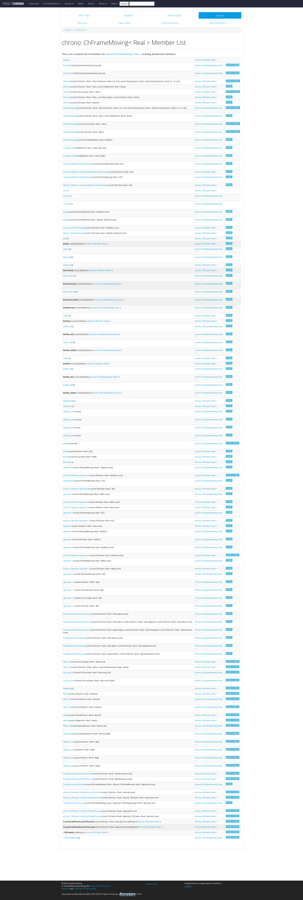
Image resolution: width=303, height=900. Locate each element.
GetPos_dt (67, 326)
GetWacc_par (69, 419)
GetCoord (67, 265)
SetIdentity (67, 688)
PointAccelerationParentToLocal (77, 630)
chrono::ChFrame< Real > (206, 60)
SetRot (66, 715)
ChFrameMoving (80, 30)
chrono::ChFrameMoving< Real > (123, 54)
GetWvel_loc (68, 427)
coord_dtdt (68, 203)
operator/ (67, 526)
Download (34, 3)
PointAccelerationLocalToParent (77, 614)
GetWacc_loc (68, 411)
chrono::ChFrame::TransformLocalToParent (82, 792)
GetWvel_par (68, 435)
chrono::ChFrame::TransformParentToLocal (82, 811)
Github (188, 886)
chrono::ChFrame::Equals (74, 227)
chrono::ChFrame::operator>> (76, 568)
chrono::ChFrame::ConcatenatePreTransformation (85, 185)
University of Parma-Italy (84, 888)
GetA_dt (66, 249)
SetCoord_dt (68, 672)
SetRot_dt (67, 726)
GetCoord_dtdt (70, 291)
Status (114, 3)
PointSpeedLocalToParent (74, 638)
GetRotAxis (68, 406)
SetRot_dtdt (68, 733)
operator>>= (68, 574)
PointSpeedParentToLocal (74, 654)
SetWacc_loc (68, 741)
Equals (66, 212)
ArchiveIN (67, 65)
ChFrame (67, 81)
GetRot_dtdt (68, 385)
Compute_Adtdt (70, 155)
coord (65, 190)
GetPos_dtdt (68, 342)
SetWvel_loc (68, 757)
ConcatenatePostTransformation (77, 164)
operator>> (68, 560)
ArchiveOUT (68, 73)
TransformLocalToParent (74, 784)
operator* (67, 494)
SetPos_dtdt (68, 707)
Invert (65, 443)
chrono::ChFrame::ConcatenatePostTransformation (86, 172)
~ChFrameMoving (71, 837)
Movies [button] (68, 3)
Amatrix (66, 60)
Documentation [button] (51, 3)
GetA (65, 238)
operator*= (68, 512)
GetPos (66, 315)
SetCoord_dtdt (69, 680)
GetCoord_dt (69, 275)
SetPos (66, 693)
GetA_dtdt (67, 257)
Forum (91, 3)
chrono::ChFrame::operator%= (76, 488)
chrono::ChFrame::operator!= (76, 475)
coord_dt (67, 196)
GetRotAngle (68, 401)
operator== (68, 547)
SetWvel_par (68, 765)
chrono (67, 30)
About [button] (102, 3)
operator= (67, 531)
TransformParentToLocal (74, 803)
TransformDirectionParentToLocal (78, 779)
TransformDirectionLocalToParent (78, 773)
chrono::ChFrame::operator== (76, 555)
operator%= (68, 480)
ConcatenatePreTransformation (77, 177)
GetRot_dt (67, 369)
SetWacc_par (68, 749)
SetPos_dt (67, 699)
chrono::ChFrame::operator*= (76, 520)
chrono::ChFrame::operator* (76, 502)
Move (65, 451)
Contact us (151, 883)
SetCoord (67, 661)
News (80, 3)
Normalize (67, 462)
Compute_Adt (69, 148)
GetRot (66, 358)
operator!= (68, 467)
